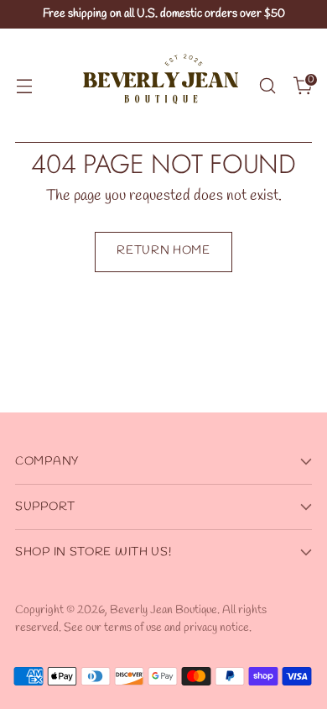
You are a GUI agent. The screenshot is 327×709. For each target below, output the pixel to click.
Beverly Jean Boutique (163, 610)
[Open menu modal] (24, 86)
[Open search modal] (267, 86)
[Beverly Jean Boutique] (161, 85)
